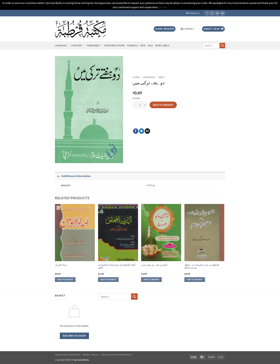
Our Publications (114, 45)
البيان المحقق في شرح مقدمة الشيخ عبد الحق (116, 266)
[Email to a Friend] (147, 131)
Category (76, 45)
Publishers (93, 45)
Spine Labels (162, 45)
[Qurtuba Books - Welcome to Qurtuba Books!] (80, 29)
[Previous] (55, 246)
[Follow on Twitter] (217, 13)
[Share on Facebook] (135, 131)
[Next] (224, 246)
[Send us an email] (222, 13)
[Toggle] (58, 176)
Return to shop (74, 335)
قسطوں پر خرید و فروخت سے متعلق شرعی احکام (201, 266)
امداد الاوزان (61, 264)
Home (136, 77)
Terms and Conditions (67, 354)
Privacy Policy (90, 354)
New (143, 45)
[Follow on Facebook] (207, 13)
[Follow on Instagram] (212, 13)
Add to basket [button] (65, 279)
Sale (150, 45)
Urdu (161, 77)
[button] (193, 13)
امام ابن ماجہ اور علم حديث (154, 264)
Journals (132, 45)
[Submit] (222, 45)
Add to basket (163, 104)
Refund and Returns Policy (117, 354)
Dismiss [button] (163, 7)
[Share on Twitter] (141, 131)
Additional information (76, 176)
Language (60, 45)
